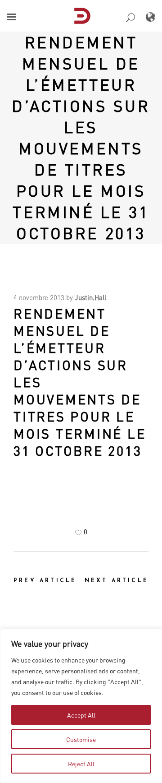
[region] (81, 706)
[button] (11, 17)
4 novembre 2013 (39, 297)
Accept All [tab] (81, 715)
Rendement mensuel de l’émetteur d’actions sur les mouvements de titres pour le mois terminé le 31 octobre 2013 (81, 137)
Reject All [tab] (81, 764)
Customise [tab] (81, 739)
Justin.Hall (90, 297)
